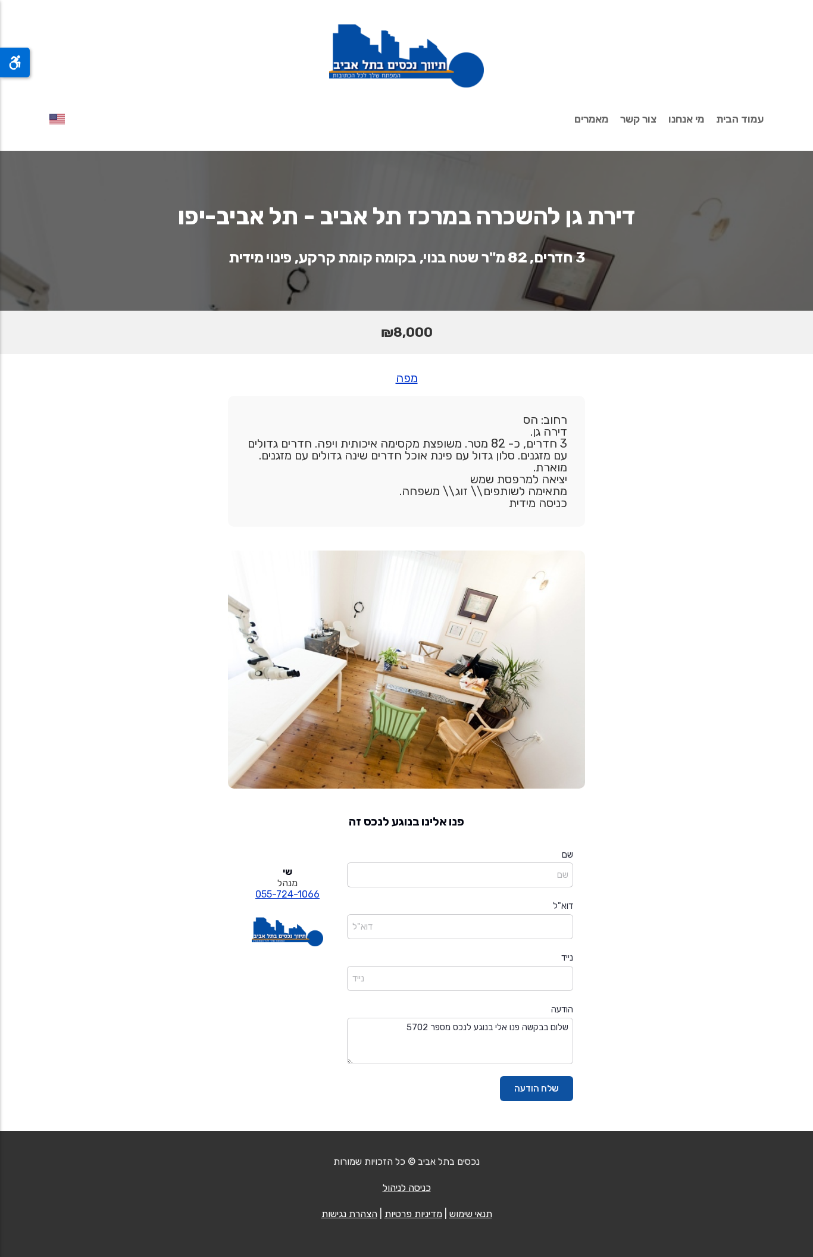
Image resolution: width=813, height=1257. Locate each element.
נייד (567, 957)
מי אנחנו (686, 119)
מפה (407, 378)
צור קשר (638, 119)
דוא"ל (563, 905)
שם (567, 854)
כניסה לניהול (407, 1187)
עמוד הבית (740, 119)
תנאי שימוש (470, 1214)
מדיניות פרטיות (413, 1214)
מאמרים (591, 119)
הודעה (562, 1009)
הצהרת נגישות (349, 1214)
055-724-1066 (287, 894)
